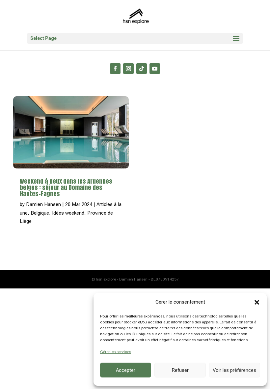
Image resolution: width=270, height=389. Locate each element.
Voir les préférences (234, 370)
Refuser (180, 370)
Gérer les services (115, 351)
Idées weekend (68, 213)
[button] (257, 302)
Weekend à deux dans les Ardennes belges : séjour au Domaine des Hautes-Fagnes (66, 187)
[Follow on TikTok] (141, 68)
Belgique (40, 213)
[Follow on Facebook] (115, 68)
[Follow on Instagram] (128, 68)
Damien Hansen (43, 204)
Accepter (125, 370)
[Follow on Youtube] (154, 68)
